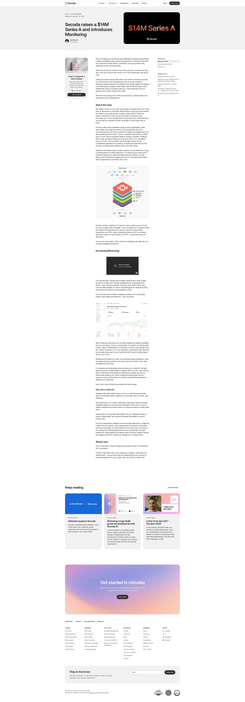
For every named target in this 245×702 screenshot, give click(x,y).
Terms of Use (93, 692)
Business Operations (91, 646)
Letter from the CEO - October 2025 (167, 85)
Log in (165, 3)
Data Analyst (88, 637)
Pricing (144, 3)
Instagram (168, 637)
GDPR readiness (148, 643)
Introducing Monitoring (165, 64)
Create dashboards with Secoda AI (168, 94)
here (134, 384)
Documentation (89, 621)
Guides (126, 640)
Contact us (146, 634)
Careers (78, 621)
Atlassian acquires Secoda (166, 76)
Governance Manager (91, 643)
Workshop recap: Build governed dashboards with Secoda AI (168, 80)
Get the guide (76, 94)
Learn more (174, 3)
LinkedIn (167, 631)
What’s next (161, 67)
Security (145, 646)
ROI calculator (128, 655)
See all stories (173, 487)
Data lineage (69, 646)
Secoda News (76, 14)
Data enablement (109, 637)
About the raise (163, 61)
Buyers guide (128, 646)
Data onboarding (109, 634)
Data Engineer (89, 634)
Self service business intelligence (111, 644)
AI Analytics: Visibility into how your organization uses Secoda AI (168, 89)
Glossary (101, 621)
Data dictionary (70, 643)
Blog (67, 14)
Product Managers (90, 649)
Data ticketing (69, 649)
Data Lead (88, 631)
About (145, 631)
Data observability (70, 637)
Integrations (124, 3)
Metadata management (111, 631)
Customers (135, 3)
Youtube (167, 640)
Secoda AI (68, 631)
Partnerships (147, 640)
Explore (126, 658)
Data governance (70, 634)
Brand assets (147, 649)
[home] (70, 3)
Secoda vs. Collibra (130, 652)
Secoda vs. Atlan (129, 649)
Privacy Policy (104, 692)
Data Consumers (90, 640)
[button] (102, 3)
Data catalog (69, 640)
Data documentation (110, 640)
